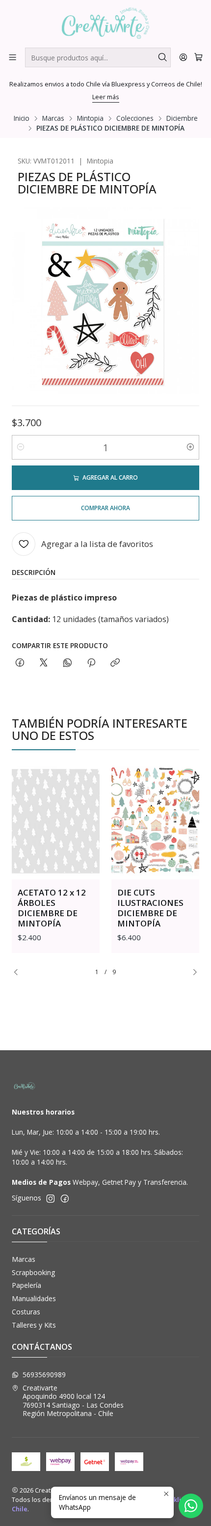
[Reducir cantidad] (20, 447)
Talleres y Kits (34, 1325)
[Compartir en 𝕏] (43, 663)
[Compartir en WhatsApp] (67, 663)
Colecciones (135, 118)
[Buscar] (162, 57)
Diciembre (182, 118)
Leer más (105, 96)
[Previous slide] (19, 972)
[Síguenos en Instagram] (50, 1198)
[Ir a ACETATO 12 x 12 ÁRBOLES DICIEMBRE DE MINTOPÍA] (56, 820)
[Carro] (198, 57)
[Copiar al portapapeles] (115, 663)
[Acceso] (183, 57)
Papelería (26, 1285)
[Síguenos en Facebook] (65, 1198)
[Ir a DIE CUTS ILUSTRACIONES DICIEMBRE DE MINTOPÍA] (155, 820)
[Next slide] (192, 972)
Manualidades (34, 1298)
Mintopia (90, 118)
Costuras (26, 1311)
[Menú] (12, 57)
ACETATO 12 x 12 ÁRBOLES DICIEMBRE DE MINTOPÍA (52, 908)
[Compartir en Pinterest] (91, 663)
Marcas (53, 118)
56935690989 (44, 1374)
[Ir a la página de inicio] (106, 23)
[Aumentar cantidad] (190, 447)
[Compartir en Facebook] (20, 663)
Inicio (21, 118)
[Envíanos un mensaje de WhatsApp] (191, 1506)
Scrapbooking (33, 1272)
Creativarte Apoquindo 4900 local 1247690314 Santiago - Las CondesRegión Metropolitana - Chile (73, 1400)
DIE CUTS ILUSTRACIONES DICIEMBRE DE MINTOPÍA (150, 908)
